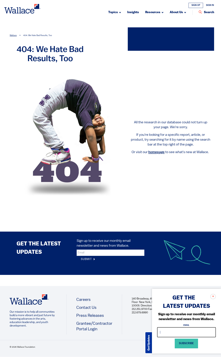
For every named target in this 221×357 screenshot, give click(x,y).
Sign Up (195, 5)
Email (187, 325)
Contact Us (86, 308)
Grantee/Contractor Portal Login (94, 326)
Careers (83, 300)
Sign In (210, 5)
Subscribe (186, 343)
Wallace (13, 35)
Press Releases (90, 316)
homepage (156, 152)
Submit (87, 259)
